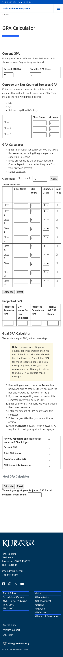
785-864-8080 (10, 574)
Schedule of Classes (13, 597)
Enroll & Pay (9, 593)
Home (6, 15)
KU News (39, 604)
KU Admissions (42, 597)
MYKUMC (8, 608)
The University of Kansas (18, 649)
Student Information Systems (16, 8)
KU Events (40, 608)
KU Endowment (43, 601)
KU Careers (40, 612)
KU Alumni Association (47, 616)
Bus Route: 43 (9, 565)
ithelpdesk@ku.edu (12, 571)
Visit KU (39, 593)
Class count (24, 178)
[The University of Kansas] (18, 546)
